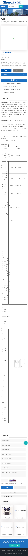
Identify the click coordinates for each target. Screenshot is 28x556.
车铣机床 (16, 21)
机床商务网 (14, 551)
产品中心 (11, 21)
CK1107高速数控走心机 (11, 493)
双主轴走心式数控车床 (20, 518)
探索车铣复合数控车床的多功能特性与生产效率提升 (12, 83)
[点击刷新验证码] (12, 480)
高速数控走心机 (20, 534)
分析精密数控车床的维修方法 (8, 92)
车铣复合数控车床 (21, 21)
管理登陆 (18, 551)
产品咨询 (6, 70)
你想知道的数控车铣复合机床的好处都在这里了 (12, 89)
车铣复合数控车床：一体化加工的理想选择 (11, 86)
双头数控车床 (7, 518)
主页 (8, 21)
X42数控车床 (9, 496)
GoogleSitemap (23, 551)
